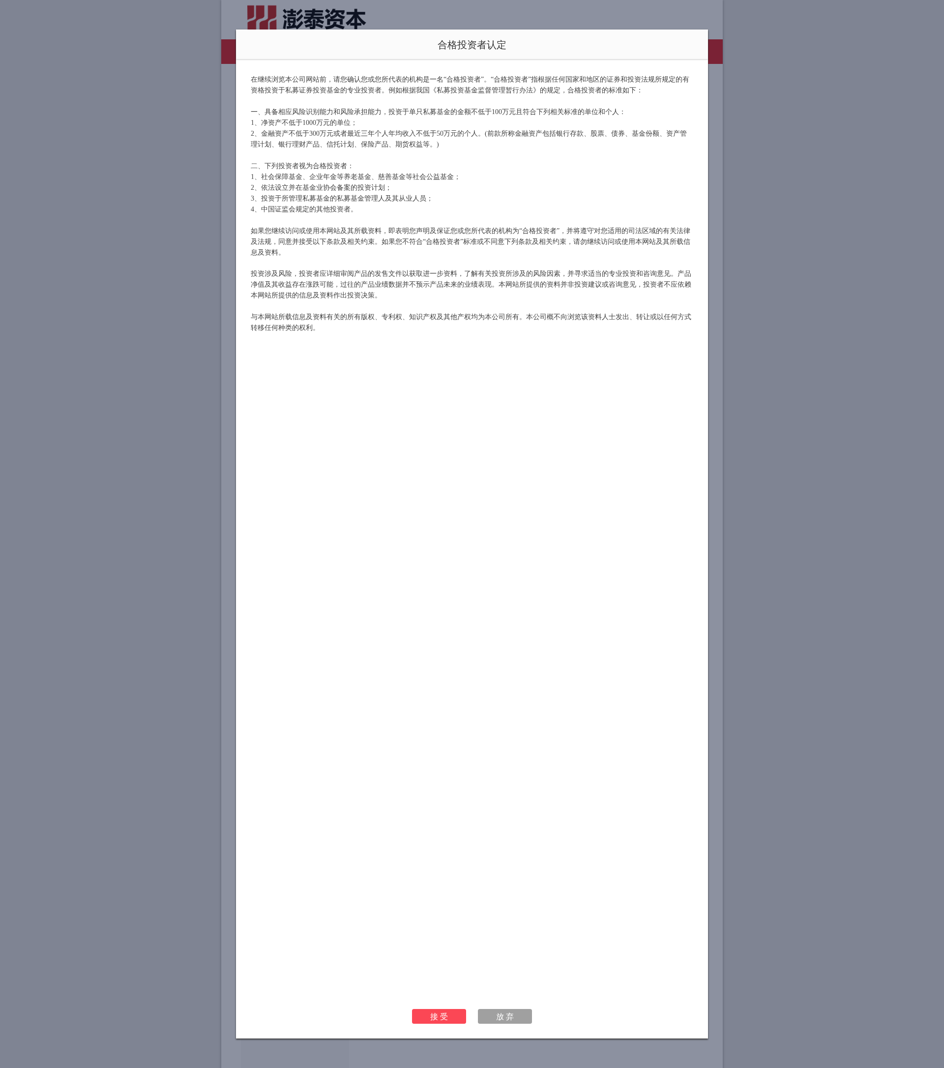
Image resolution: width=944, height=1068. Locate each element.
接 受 (439, 1016)
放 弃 (505, 1016)
